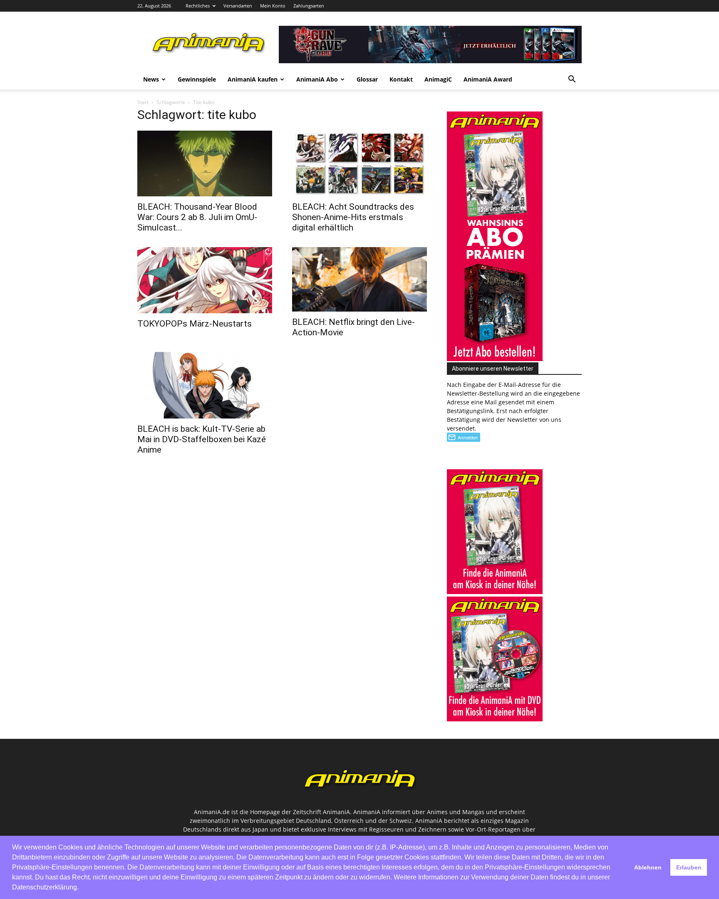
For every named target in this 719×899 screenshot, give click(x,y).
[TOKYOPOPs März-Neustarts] (204, 280)
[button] (572, 80)
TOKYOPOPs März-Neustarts (194, 324)
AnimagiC (438, 79)
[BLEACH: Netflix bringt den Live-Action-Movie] (359, 279)
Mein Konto (272, 5)
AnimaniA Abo (317, 79)
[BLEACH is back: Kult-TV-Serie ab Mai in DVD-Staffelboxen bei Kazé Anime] (204, 385)
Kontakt (401, 79)
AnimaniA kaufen (253, 79)
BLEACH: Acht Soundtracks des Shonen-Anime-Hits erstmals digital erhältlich (353, 217)
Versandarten (237, 5)
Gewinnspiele (197, 79)
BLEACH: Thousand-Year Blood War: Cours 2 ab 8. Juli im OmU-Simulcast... (197, 217)
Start (143, 102)
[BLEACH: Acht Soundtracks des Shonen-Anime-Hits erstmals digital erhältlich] (359, 164)
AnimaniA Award (488, 79)
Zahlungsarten (308, 5)
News (151, 79)
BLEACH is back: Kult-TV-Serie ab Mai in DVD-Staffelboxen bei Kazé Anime (201, 439)
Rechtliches (198, 5)
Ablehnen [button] (648, 867)
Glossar (367, 79)
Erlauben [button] (689, 867)
